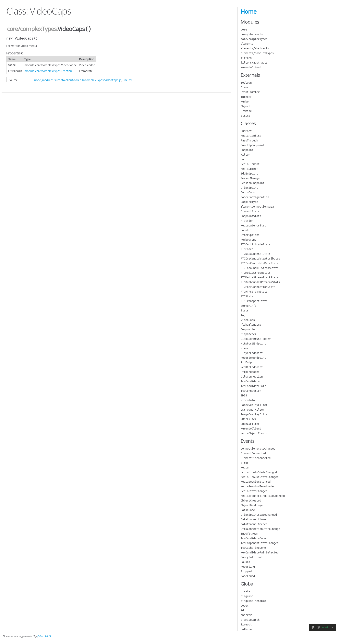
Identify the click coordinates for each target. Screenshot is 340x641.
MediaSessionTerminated (258, 486)
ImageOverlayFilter (255, 414)
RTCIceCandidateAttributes (260, 258)
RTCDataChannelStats (256, 253)
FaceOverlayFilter (254, 404)
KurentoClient (251, 428)
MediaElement (250, 164)
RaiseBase (248, 510)
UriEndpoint (249, 187)
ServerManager (251, 178)
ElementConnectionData (257, 206)
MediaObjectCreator (255, 433)
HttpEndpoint (250, 371)
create (245, 591)
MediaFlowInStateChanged (259, 472)
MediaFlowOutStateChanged (259, 476)
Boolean (246, 82)
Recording (248, 566)
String (245, 115)
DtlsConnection (252, 376)
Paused (245, 561)
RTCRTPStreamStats (254, 291)
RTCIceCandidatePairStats (259, 263)
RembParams (248, 239)
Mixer (245, 348)
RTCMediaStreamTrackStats (259, 277)
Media (245, 467)
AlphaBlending (251, 324)
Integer (246, 96)
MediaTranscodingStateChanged (263, 495)
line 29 (127, 80)
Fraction (247, 220)
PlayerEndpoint (252, 353)
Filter (245, 154)
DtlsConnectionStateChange (260, 528)
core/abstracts (252, 34)
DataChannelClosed (254, 519)
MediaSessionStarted (256, 481)
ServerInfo (248, 305)
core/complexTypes (32, 29)
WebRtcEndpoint (252, 367)
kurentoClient (251, 67)
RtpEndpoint (249, 362)
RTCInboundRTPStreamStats (259, 268)
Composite (248, 329)
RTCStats (247, 296)
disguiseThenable (253, 600)
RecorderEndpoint (253, 357)
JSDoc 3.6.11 (44, 636)
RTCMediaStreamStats (256, 272)
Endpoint (247, 149)
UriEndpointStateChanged (259, 514)
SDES (244, 395)
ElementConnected (253, 453)
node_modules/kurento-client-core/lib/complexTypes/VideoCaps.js (77, 80)
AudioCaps (248, 192)
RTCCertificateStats (256, 244)
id (242, 610)
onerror (246, 615)
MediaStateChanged (254, 491)
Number (245, 101)
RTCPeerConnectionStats (258, 286)
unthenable (248, 629)
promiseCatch (250, 619)
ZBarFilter (248, 419)
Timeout (246, 624)
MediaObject (249, 168)
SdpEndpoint (249, 173)
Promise (246, 111)
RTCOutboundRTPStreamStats (260, 282)
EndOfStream (249, 533)
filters (246, 57)
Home (249, 11)
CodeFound (248, 576)
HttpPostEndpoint (253, 343)
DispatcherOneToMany (256, 338)
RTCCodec (247, 249)
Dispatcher (248, 334)
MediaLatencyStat (253, 225)
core (244, 29)
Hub (243, 159)
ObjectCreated (251, 500)
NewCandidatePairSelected (259, 552)
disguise (247, 596)
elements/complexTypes (257, 53)
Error (245, 87)
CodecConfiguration (255, 197)
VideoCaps (248, 319)
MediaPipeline (251, 135)
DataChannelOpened (254, 524)
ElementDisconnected (256, 458)
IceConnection (251, 390)
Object (245, 106)
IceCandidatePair (253, 386)
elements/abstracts (255, 48)
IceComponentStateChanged (259, 543)
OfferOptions (250, 234)
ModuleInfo (248, 230)
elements (247, 43)
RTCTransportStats (254, 301)
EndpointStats (251, 216)
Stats (245, 310)
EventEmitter (250, 92)
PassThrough (249, 140)
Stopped (246, 571)
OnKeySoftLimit (252, 557)
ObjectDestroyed (252, 505)
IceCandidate (250, 381)
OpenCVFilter (250, 423)
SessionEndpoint (252, 183)
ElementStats (250, 211)
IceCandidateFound (254, 538)
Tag (243, 315)
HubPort (246, 131)
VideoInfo (248, 400)
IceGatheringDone (253, 547)
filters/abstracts (254, 62)
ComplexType (249, 201)
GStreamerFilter (252, 409)
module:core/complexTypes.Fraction (48, 71)
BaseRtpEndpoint (252, 145)
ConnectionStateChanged (258, 448)
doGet (245, 605)
